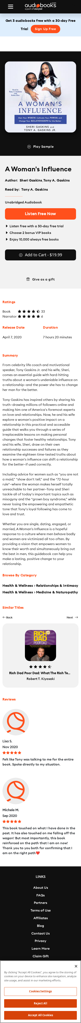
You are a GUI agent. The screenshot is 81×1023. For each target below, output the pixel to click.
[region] (40, 991)
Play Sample (43, 146)
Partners (40, 902)
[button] (7, 617)
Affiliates (40, 918)
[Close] (76, 966)
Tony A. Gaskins (56, 180)
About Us (40, 887)
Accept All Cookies (40, 1015)
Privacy (40, 941)
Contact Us (40, 933)
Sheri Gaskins (31, 180)
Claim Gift (41, 956)
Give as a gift (43, 279)
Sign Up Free (45, 29)
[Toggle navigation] (10, 7)
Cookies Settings (40, 991)
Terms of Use (41, 910)
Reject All (40, 1003)
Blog (40, 925)
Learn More (41, 948)
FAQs (40, 895)
